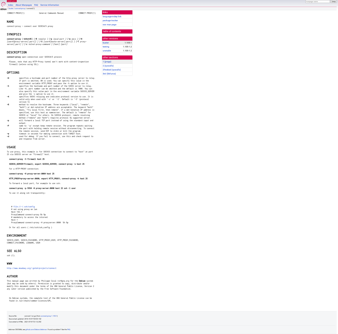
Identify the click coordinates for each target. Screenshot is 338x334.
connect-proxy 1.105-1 (49, 316)
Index (10, 5)
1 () (107, 61)
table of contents (112, 31)
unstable (107, 50)
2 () (108, 65)
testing (106, 46)
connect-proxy (20, 8)
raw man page (109, 24)
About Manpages (24, 5)
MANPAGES (12, 1)
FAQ (36, 5)
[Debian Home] (3, 5)
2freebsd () (112, 69)
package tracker (110, 20)
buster (11, 8)
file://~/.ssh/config (24, 206)
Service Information (49, 5)
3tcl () (109, 73)
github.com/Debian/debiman (36, 329)
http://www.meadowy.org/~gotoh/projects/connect (31, 268)
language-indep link (112, 16)
